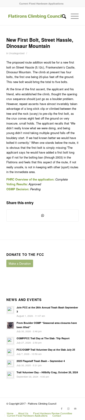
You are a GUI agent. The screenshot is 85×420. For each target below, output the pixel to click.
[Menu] (72, 16)
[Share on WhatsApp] (42, 215)
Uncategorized (16, 53)
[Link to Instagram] (68, 408)
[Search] (61, 16)
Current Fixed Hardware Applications (41, 3)
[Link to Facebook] (61, 408)
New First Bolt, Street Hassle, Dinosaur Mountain (39, 42)
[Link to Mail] (75, 408)
